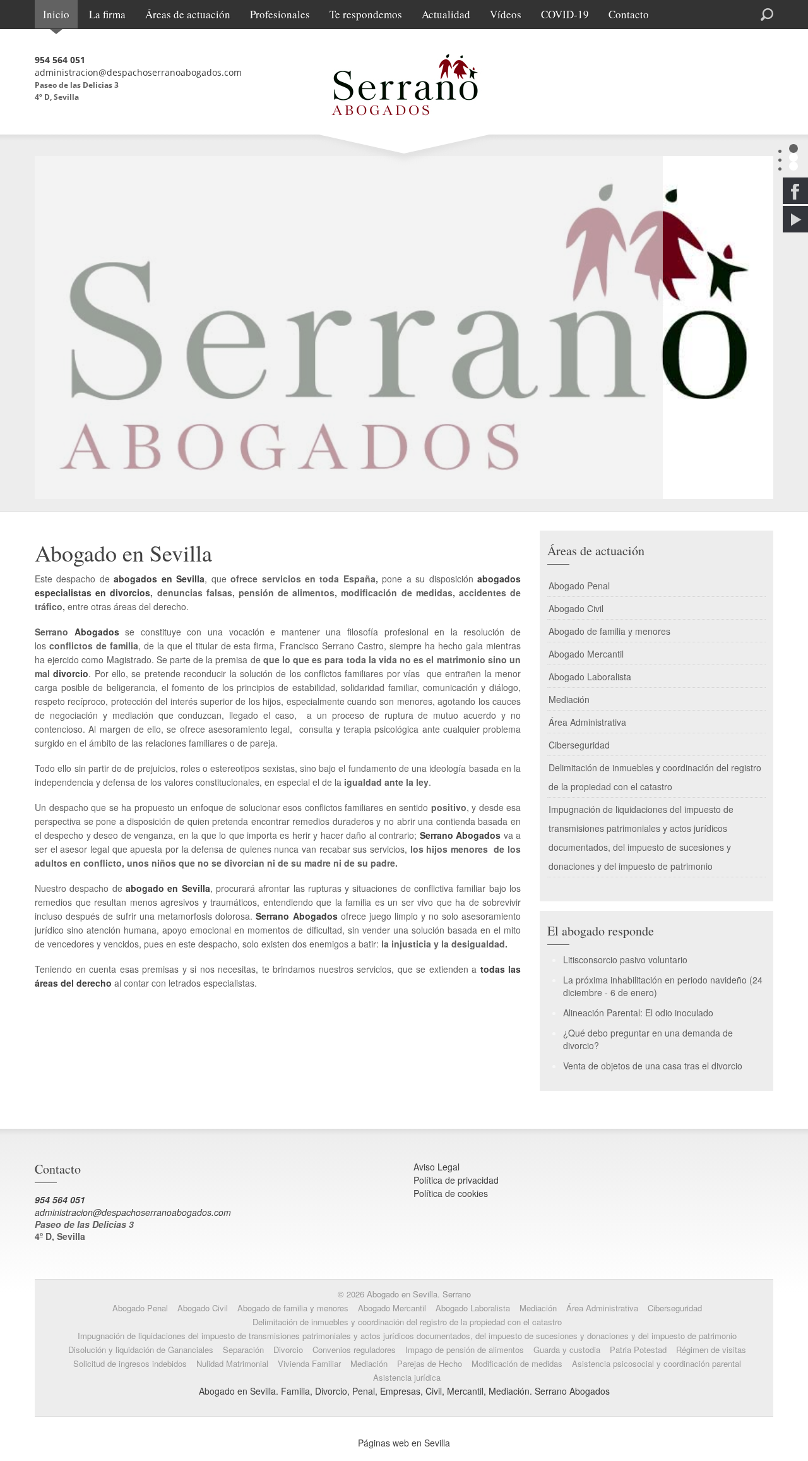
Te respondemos (366, 14)
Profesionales (280, 14)
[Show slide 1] (793, 148)
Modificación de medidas (517, 1363)
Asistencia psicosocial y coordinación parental (656, 1363)
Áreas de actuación (187, 14)
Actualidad (446, 14)
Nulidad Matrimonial (232, 1363)
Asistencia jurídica (407, 1377)
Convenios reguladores (354, 1350)
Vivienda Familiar (309, 1363)
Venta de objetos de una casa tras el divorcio (652, 1065)
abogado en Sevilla (168, 888)
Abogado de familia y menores (609, 631)
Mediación (569, 699)
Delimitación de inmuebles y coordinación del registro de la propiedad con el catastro (655, 777)
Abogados (96, 631)
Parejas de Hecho (429, 1363)
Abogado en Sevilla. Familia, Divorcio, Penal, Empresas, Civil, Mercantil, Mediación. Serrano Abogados (404, 1391)
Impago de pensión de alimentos (464, 1350)
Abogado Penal (579, 585)
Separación (243, 1350)
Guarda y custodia (566, 1350)
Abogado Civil (576, 608)
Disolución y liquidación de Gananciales (140, 1350)
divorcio (70, 673)
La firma (107, 14)
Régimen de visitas (711, 1350)
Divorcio (288, 1350)
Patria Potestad (638, 1350)
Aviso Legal (436, 1166)
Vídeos (505, 14)
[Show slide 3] (793, 166)
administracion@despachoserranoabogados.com (138, 72)
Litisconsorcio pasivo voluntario (625, 959)
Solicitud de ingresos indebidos (130, 1363)
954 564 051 (60, 60)
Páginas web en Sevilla (404, 1442)
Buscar (721, 13)
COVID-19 (565, 14)
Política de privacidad (456, 1180)
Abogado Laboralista (590, 676)
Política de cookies (450, 1193)
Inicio (56, 14)
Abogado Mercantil (586, 653)
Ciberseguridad (579, 744)
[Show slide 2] (793, 157)
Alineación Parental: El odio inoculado (638, 1012)
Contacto (629, 14)
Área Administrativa (587, 722)
